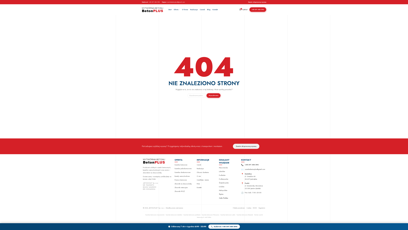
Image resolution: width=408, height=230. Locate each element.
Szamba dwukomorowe (183, 172)
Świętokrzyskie (224, 183)
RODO (255, 208)
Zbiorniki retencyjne (181, 187)
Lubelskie (222, 171)
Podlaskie (222, 175)
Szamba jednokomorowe (183, 168)
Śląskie (221, 194)
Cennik (199, 165)
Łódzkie (221, 186)
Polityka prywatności (239, 208)
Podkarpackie (223, 179)
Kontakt (199, 187)
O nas (199, 176)
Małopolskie (223, 190)
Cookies (248, 208)
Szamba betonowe (181, 165)
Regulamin (262, 208)
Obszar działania (203, 172)
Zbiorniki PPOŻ (180, 191)
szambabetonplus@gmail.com (176, 2)
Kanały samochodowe (182, 176)
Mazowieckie (223, 168)
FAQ (198, 184)
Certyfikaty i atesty (203, 180)
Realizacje (200, 168)
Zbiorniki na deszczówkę (183, 184)
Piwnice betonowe (181, 180)
